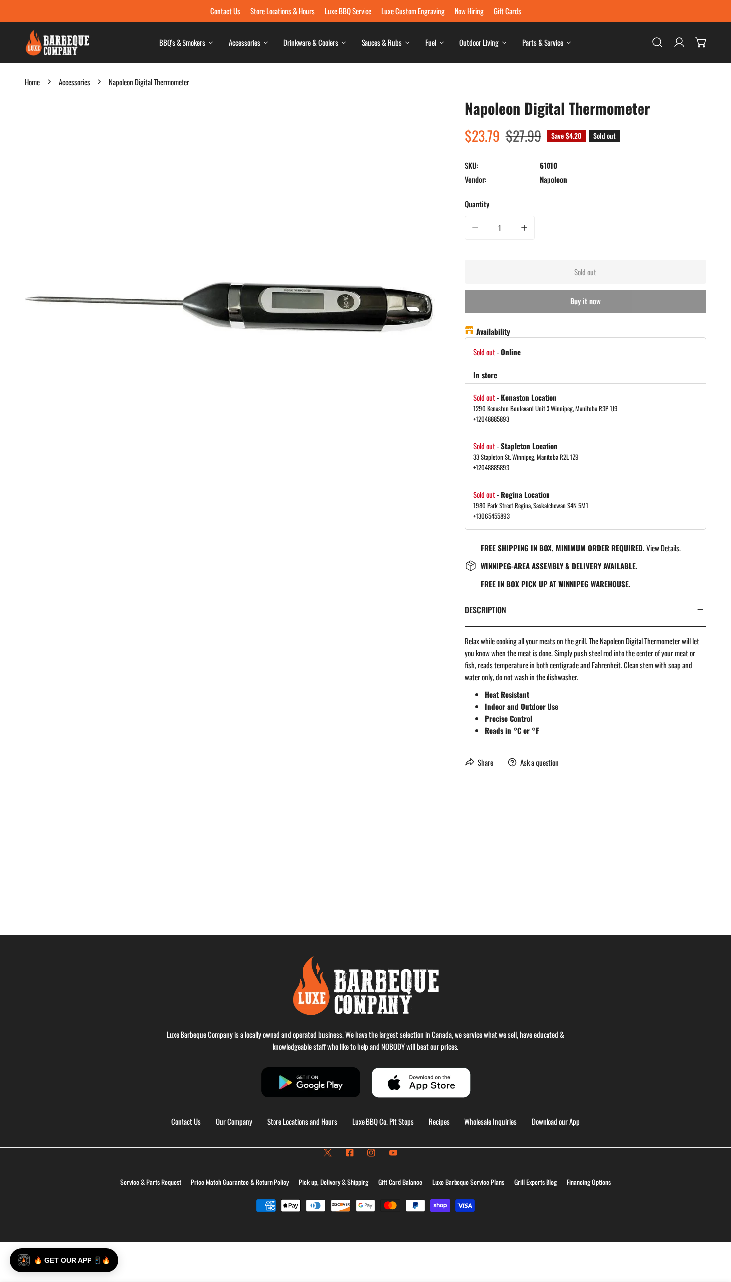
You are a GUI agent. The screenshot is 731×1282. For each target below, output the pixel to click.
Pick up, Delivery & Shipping (333, 1182)
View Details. (663, 547)
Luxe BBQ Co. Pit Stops (383, 1121)
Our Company (234, 1121)
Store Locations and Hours (302, 1121)
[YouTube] (393, 1152)
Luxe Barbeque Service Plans (468, 1182)
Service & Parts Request (150, 1182)
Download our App (556, 1121)
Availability (493, 331)
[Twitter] (328, 1152)
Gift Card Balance (400, 1182)
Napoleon (553, 179)
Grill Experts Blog (535, 1182)
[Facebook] (350, 1152)
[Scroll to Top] (713, 1229)
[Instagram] (371, 1152)
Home (32, 81)
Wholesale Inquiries (490, 1121)
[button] (701, 42)
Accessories (74, 81)
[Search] (657, 42)
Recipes (439, 1121)
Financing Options (589, 1182)
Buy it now (585, 301)
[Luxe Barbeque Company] (57, 42)
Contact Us (186, 1121)
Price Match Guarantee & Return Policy (240, 1182)
